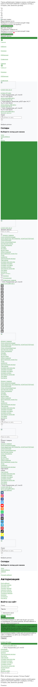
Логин (3, 605)
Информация (5, 667)
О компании (5, 651)
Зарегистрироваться (7, 618)
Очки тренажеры (6, 152)
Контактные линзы (7, 150)
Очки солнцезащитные (8, 149)
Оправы (3, 154)
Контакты (4, 219)
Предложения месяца (8, 205)
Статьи (3, 669)
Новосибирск (5, 137)
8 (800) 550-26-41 (6, 487)
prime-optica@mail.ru (8, 98)
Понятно (3, 638)
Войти (3, 616)
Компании (4, 649)
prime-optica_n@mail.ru (8, 105)
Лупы (2, 162)
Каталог (3, 652)
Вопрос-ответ (5, 671)
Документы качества (8, 175)
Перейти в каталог (7, 26)
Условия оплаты (6, 174)
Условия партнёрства (8, 169)
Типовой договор (6, 170)
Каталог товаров (6, 182)
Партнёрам (4, 207)
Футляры (4, 155)
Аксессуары (5, 157)
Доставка (4, 217)
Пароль (3, 609)
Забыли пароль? (6, 614)
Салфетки (4, 164)
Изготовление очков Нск (9, 160)
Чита (2, 135)
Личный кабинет (6, 490)
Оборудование (6, 159)
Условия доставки (7, 172)
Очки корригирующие (8, 144)
